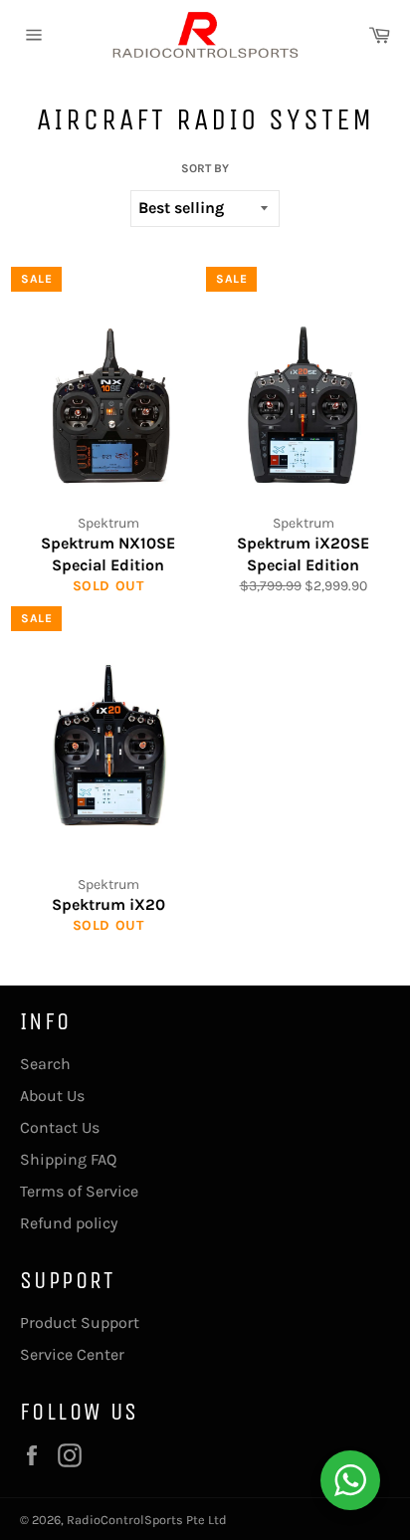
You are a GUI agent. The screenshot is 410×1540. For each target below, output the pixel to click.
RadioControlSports (125, 1519)
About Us (52, 1095)
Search (45, 1063)
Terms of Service (79, 1191)
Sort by (205, 168)
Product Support (79, 1322)
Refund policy (68, 1222)
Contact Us (60, 1127)
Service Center (72, 1354)
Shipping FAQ (68, 1159)
